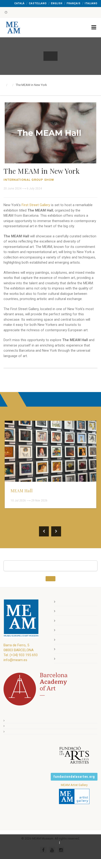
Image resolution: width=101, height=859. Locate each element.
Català (19, 3)
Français (74, 3)
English (56, 3)
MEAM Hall (22, 490)
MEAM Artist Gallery (74, 785)
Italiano (91, 3)
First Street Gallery (36, 205)
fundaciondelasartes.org (74, 776)
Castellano (38, 3)
